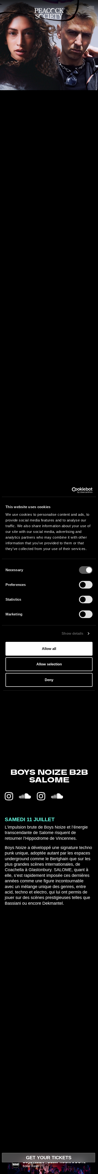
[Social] (9, 796)
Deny (49, 680)
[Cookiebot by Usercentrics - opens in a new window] (72, 490)
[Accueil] (49, 14)
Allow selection (49, 664)
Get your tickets (48, 1157)
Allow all (49, 649)
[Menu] (90, 7)
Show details (72, 633)
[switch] (86, 585)
